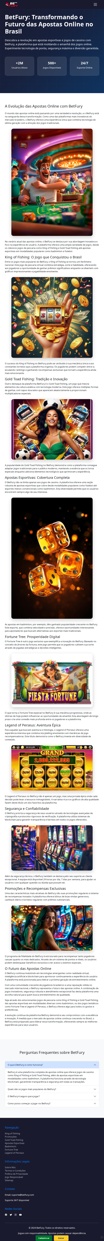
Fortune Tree (11, 1149)
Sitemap (9, 1180)
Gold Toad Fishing (14, 1139)
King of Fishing (12, 1133)
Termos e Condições (15, 1170)
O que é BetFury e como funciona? (25, 1064)
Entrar (61, 1238)
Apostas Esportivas (14, 1143)
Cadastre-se (43, 1238)
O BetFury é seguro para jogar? (24, 1096)
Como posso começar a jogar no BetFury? (29, 1103)
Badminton (10, 1146)
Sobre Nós (10, 1167)
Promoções (11, 1136)
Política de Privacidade (16, 1173)
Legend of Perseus (14, 1152)
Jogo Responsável (14, 1177)
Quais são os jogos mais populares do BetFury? (32, 1089)
